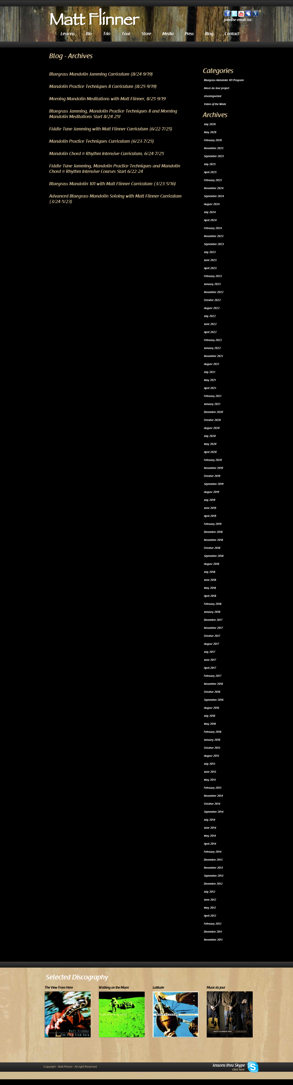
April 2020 (210, 452)
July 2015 (209, 763)
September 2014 (213, 811)
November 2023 (213, 236)
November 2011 (213, 939)
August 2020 (212, 428)
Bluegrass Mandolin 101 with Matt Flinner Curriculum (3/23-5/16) (112, 184)
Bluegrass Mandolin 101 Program (224, 80)
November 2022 (213, 292)
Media (168, 33)
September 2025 (214, 156)
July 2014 (209, 819)
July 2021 (209, 372)
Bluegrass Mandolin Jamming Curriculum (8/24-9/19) (101, 74)
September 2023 (214, 244)
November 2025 (213, 148)
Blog (209, 33)
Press (189, 33)
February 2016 (212, 731)
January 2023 (212, 284)
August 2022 (212, 308)
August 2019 (211, 492)
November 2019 (213, 468)
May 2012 (210, 907)
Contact (232, 33)
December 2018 (213, 532)
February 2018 (212, 604)
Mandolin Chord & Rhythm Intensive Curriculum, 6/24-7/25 (106, 153)
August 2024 (212, 204)
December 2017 (213, 620)
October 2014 (212, 803)
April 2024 (210, 220)
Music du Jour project (216, 88)
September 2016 (213, 699)
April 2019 (210, 516)
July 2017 (209, 652)
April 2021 (210, 388)
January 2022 (212, 348)
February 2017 (212, 675)
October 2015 (212, 747)
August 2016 (211, 707)
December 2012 (213, 883)
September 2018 (213, 556)
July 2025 (210, 164)
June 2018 (210, 580)
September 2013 (213, 875)
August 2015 (211, 755)
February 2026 (213, 140)
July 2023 (210, 252)
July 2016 (209, 715)
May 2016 (210, 723)
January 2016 (212, 739)
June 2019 (210, 508)
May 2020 (210, 444)
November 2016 (213, 683)
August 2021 (211, 364)
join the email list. (238, 20)
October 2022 (212, 300)
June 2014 (210, 827)
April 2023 (210, 268)
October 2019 (212, 476)
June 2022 (210, 324)
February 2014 (212, 851)
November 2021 (213, 356)
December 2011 (213, 931)
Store (146, 33)
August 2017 (211, 644)
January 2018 (212, 612)
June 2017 (210, 660)
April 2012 (210, 915)
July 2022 (210, 316)
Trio (106, 33)
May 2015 (210, 779)
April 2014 (210, 843)
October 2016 (212, 691)
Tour (126, 33)
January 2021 (212, 404)
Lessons (68, 33)
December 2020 (213, 412)
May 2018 (210, 588)
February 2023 (213, 276)
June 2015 (210, 771)
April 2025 (210, 172)
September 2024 (214, 196)
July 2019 (209, 500)
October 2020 (212, 420)
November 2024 (213, 188)
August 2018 (211, 564)
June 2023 (210, 260)
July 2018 (209, 572)
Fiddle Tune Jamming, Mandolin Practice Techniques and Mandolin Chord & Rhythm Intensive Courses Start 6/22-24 (114, 168)
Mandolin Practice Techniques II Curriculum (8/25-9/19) (103, 86)
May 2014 (210, 835)
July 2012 (209, 891)
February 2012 (212, 923)
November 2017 (213, 628)
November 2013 (213, 867)
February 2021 (212, 396)
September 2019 (213, 484)
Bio (89, 33)
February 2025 (213, 180)
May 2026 (210, 132)
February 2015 (212, 787)
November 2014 (213, 795)
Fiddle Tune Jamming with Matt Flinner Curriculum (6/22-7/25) (111, 129)
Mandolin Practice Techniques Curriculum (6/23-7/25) (101, 141)
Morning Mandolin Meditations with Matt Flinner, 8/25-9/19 (107, 99)
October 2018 (212, 548)
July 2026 (210, 124)
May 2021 (210, 380)
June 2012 (210, 899)
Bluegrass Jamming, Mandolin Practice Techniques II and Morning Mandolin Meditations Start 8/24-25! (113, 113)
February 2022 (213, 340)
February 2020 (213, 460)
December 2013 (213, 859)
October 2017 (212, 636)
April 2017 (210, 668)
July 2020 (210, 436)
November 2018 (213, 540)
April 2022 (210, 332)
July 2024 (210, 212)
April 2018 (210, 596)
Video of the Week (215, 104)
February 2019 (212, 524)
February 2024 (213, 228)
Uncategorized (212, 96)
